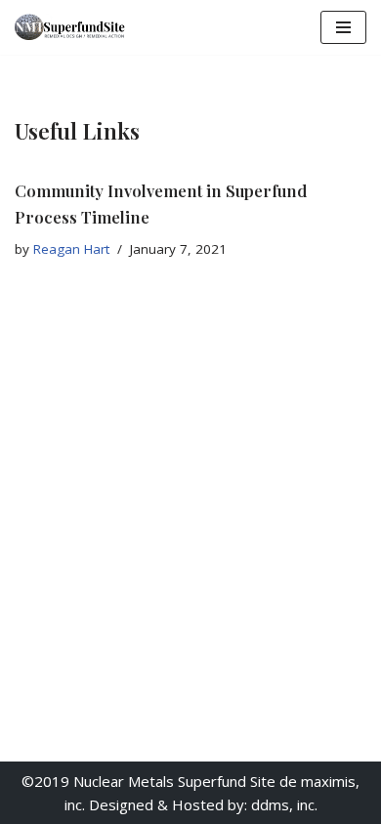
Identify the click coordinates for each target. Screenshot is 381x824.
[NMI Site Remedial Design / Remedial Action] (73, 27)
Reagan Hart (71, 249)
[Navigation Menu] (343, 27)
